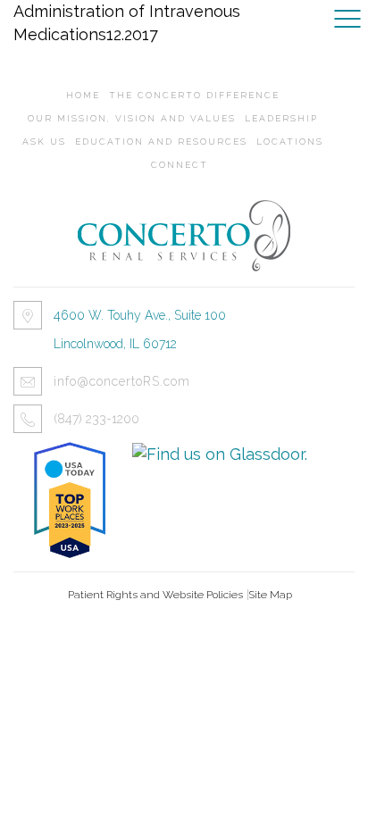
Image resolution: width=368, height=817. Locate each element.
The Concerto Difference (194, 95)
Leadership (281, 118)
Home (83, 95)
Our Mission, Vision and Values (132, 118)
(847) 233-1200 (96, 419)
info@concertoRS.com (122, 381)
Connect (179, 165)
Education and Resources (161, 141)
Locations (289, 141)
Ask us (44, 141)
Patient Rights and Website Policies (155, 594)
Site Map (270, 594)
